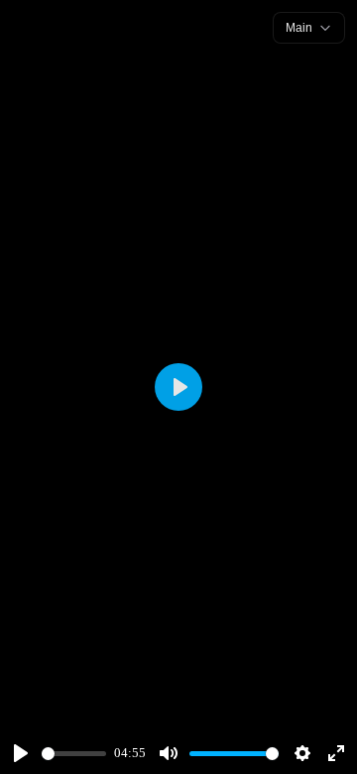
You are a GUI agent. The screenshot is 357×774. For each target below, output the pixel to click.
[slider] (74, 753)
